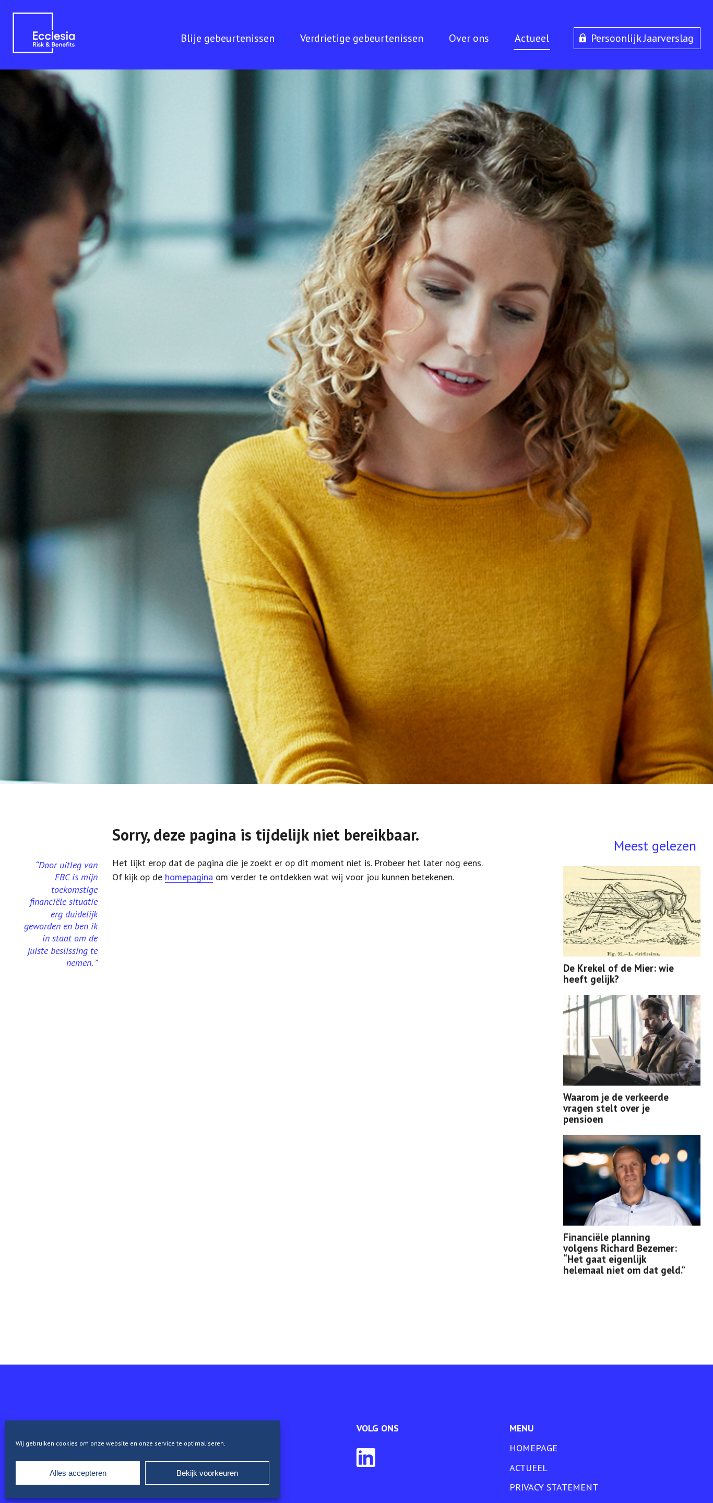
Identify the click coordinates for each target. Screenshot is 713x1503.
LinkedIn (365, 1457)
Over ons (469, 38)
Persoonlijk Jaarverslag (642, 38)
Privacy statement (553, 1487)
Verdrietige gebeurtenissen (361, 38)
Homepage (533, 1448)
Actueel (532, 38)
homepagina (189, 877)
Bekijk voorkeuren (207, 1473)
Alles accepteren (78, 1473)
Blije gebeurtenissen (228, 38)
